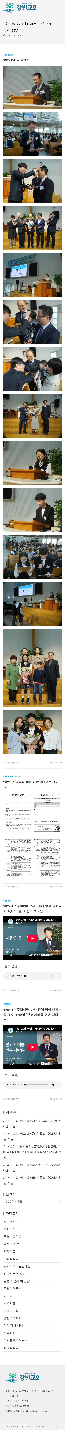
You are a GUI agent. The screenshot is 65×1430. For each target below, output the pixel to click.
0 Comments (12, 763)
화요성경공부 (12, 1348)
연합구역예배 (12, 1318)
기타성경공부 (12, 1259)
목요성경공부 (12, 1288)
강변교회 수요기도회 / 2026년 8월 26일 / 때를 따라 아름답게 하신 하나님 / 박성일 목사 (32, 1152)
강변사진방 (8, 55)
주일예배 (7, 900)
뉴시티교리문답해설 (17, 1266)
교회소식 (9, 1229)
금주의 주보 (11, 1244)
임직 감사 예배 (13, 1325)
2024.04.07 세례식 (16, 60)
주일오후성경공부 (15, 1340)
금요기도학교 (12, 1236)
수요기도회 (11, 1311)
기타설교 (9, 1251)
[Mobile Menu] (60, 7)
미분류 (8, 1296)
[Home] (4, 35)
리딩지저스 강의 (14, 1273)
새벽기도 (9, 1303)
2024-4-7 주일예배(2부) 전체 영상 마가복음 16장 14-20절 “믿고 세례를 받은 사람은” (32, 1015)
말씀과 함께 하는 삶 (11, 776)
